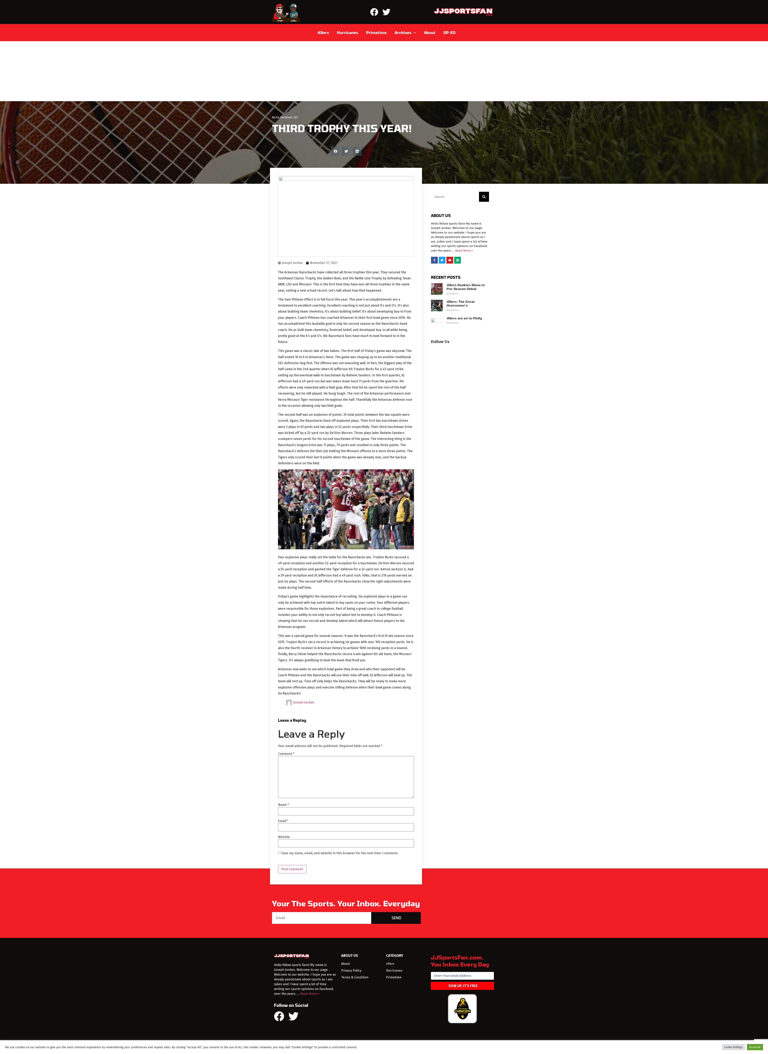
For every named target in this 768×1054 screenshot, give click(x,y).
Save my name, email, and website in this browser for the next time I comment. (339, 853)
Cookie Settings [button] (733, 1047)
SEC (295, 117)
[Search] (484, 197)
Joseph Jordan (303, 702)
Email (283, 821)
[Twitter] (386, 12)
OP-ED (449, 32)
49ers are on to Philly (464, 318)
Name (283, 804)
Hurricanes (347, 32)
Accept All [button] (755, 1047)
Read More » (453, 293)
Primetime (376, 32)
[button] (335, 151)
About (429, 32)
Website (284, 837)
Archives (403, 32)
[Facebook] (374, 12)
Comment (286, 753)
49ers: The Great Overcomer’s (461, 303)
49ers (323, 32)
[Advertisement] (384, 71)
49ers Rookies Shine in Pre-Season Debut (466, 287)
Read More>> (464, 250)
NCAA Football (282, 117)
